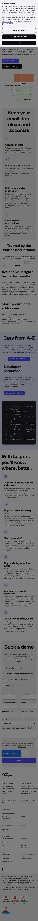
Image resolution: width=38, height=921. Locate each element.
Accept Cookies (19, 43)
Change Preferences (19, 30)
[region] (19, 23)
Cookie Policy (8, 24)
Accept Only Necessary (19, 37)
